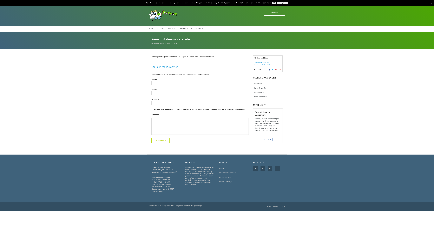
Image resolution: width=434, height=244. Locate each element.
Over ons (161, 29)
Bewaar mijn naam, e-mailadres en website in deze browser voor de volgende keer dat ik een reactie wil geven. (199, 109)
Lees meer (267, 139)
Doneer (275, 207)
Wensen (274, 12)
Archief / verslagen (225, 182)
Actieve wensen (225, 177)
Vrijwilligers (186, 29)
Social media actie (260, 97)
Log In (283, 207)
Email (154, 89)
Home (151, 29)
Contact (199, 29)
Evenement (258, 83)
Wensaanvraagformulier (227, 173)
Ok (274, 3)
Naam (154, 79)
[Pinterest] (276, 70)
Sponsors (172, 29)
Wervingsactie (259, 92)
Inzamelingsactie (260, 88)
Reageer (155, 114)
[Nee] (431, 3)
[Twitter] (273, 70)
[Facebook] (269, 70)
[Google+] (280, 70)
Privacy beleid (282, 3)
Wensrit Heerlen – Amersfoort (263, 113)
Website (155, 99)
